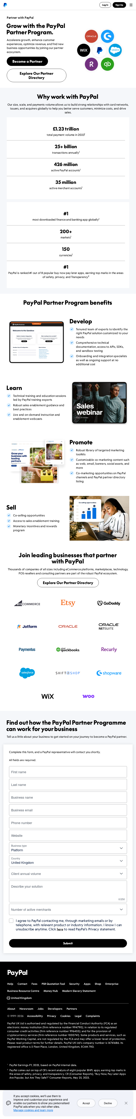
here (60, 929)
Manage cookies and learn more (33, 1110)
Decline (108, 1103)
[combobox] (68, 860)
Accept (86, 1103)
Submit (68, 943)
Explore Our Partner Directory (36, 75)
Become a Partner (27, 61)
